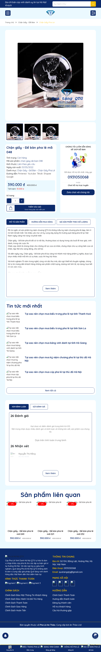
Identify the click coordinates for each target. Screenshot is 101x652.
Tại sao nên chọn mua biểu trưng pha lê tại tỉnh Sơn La (55, 328)
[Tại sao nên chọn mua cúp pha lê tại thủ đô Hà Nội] (14, 375)
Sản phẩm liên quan (50, 495)
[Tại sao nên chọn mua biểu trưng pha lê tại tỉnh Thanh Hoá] (14, 317)
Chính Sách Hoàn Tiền (15, 610)
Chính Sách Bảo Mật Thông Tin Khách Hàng (26, 595)
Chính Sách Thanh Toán (16, 602)
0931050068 (78, 177)
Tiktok (40, 173)
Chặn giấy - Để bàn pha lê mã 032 (80, 532)
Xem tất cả (50, 390)
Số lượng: (10, 195)
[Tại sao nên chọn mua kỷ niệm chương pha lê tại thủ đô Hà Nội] (14, 361)
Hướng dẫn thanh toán (63, 599)
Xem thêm (50, 288)
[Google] (73, 583)
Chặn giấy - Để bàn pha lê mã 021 (50, 532)
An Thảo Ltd (75, 625)
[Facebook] (61, 583)
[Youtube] (67, 583)
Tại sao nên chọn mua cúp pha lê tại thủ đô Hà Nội (53, 372)
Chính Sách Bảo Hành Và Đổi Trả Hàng (23, 599)
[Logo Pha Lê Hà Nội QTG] (50, 13)
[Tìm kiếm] (93, 4)
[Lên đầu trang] (95, 628)
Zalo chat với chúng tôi (78, 192)
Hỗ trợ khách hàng (61, 606)
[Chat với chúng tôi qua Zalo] (93, 645)
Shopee (47, 173)
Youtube (32, 173)
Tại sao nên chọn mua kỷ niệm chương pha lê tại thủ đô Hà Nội (58, 359)
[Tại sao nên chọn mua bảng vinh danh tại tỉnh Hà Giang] (14, 346)
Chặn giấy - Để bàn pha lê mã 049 (20, 532)
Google (9, 176)
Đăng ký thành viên (61, 602)
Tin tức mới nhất (24, 306)
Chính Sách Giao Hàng (15, 606)
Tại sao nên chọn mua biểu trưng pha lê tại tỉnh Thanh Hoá (58, 313)
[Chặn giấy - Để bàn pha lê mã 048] (50, 75)
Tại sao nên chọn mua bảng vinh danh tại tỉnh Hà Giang (56, 342)
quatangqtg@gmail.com (71, 572)
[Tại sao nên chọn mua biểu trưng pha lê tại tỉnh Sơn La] (14, 332)
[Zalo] (54, 583)
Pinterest (22, 173)
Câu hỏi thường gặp (62, 610)
